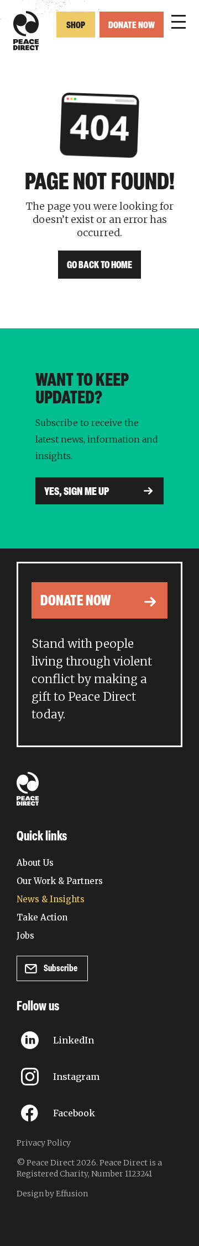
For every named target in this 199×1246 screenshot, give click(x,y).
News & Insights (51, 899)
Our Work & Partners (60, 881)
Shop (75, 25)
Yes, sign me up (76, 492)
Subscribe (60, 968)
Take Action (42, 917)
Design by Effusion (52, 1194)
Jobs (25, 935)
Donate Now (131, 25)
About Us (35, 863)
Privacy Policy (44, 1143)
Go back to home (99, 266)
